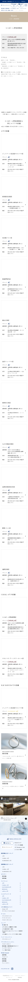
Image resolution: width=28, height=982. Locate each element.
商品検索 (14, 5)
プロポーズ (4, 957)
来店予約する (8, 843)
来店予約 (21, 5)
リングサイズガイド (7, 948)
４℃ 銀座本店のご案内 (7, 929)
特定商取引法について (8, 975)
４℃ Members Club (20, 847)
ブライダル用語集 (19, 845)
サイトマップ (9, 977)
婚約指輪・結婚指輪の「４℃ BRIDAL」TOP (10, 8)
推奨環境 (20, 977)
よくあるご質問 (18, 849)
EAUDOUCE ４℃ (6, 860)
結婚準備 (4, 955)
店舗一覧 (6, 925)
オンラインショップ (8, 847)
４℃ (3, 856)
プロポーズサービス (7, 920)
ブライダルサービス (7, 916)
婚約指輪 (4, 876)
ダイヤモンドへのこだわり (8, 911)
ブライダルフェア (6, 939)
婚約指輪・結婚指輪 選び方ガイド (10, 946)
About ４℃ (5, 909)
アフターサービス (6, 918)
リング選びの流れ (6, 950)
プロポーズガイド (6, 944)
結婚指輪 (4, 878)
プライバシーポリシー (20, 975)
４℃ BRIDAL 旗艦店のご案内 (9, 927)
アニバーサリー (5, 963)
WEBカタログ (18, 842)
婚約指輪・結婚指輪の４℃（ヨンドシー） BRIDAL (14, 1)
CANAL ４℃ (5, 858)
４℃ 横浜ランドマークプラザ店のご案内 (12, 934)
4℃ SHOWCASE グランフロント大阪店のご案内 (12, 931)
